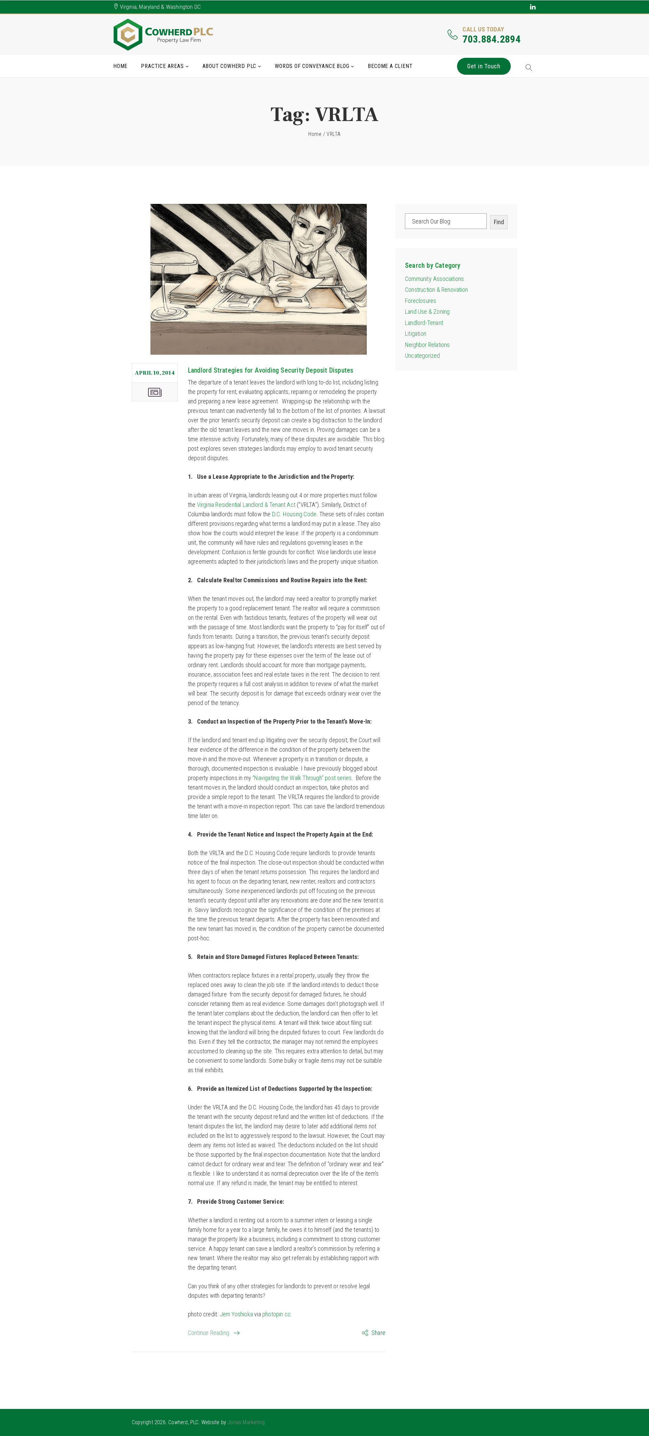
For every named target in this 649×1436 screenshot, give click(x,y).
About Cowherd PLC (229, 66)
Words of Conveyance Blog (312, 66)
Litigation (415, 333)
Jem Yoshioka (236, 1314)
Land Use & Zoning (427, 311)
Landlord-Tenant (424, 322)
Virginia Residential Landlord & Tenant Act (246, 504)
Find (499, 222)
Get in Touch (484, 66)
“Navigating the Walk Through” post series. (302, 777)
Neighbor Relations (427, 344)
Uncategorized (422, 355)
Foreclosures (420, 300)
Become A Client (390, 66)
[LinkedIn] (533, 6)
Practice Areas (162, 66)
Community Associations (434, 278)
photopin (272, 1314)
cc (288, 1314)
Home (120, 66)
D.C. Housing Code (294, 514)
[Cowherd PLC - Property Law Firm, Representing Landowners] (164, 35)
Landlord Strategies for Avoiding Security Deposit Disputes (271, 370)
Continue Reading (208, 1332)
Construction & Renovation (436, 289)
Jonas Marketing (246, 1422)
